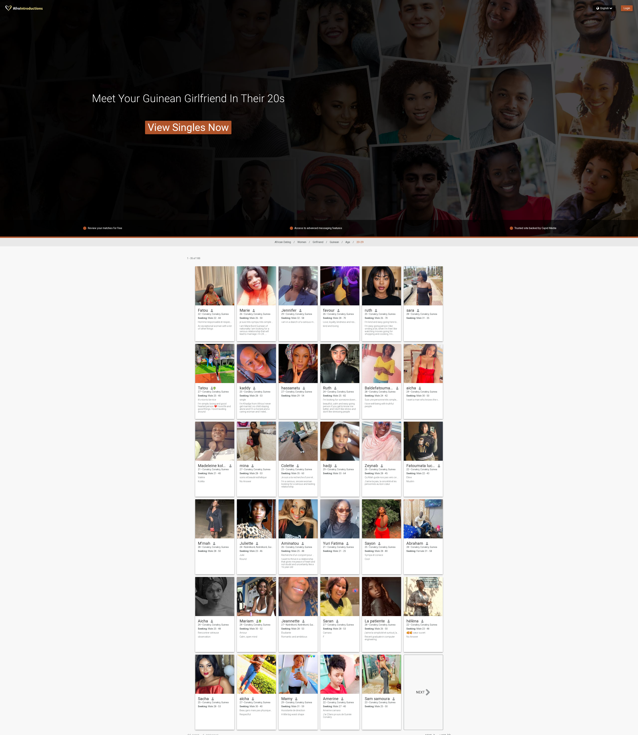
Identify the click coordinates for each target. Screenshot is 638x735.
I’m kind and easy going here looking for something (381, 322)
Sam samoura (377, 698)
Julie (242, 555)
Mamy (286, 698)
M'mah (204, 543)
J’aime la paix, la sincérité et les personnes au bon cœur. (381, 482)
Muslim (410, 481)
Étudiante (286, 632)
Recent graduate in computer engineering (380, 638)
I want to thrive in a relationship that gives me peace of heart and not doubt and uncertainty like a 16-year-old (298, 563)
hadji (327, 465)
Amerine (330, 698)
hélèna (412, 621)
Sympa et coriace (374, 555)
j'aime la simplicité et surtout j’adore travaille (381, 632)
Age (347, 242)
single (243, 399)
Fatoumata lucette (420, 465)
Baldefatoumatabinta (379, 388)
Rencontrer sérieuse (208, 632)
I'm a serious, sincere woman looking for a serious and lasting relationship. (298, 484)
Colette (287, 465)
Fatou (203, 310)
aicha (411, 388)
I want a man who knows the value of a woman (423, 399)
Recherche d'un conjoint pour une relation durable (298, 555)
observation (204, 636)
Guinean (334, 242)
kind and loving (331, 326)
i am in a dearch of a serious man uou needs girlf (298, 322)
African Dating (283, 242)
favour (329, 310)
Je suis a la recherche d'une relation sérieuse (298, 477)
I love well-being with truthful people (379, 405)
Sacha (203, 698)
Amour (243, 632)
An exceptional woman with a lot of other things (215, 327)
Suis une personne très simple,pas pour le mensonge (381, 399)
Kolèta (201, 481)
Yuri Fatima (333, 543)
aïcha (244, 698)
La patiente (375, 621)
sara (410, 310)
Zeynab (371, 465)
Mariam (247, 621)
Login (627, 8)
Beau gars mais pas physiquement (256, 710)
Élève (409, 477)
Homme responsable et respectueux (215, 322)
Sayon (370, 543)
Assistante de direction (293, 710)
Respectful (245, 714)
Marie (245, 310)
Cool (367, 559)
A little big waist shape (292, 714)
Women (301, 242)
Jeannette (290, 621)
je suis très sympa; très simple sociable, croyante (256, 322)
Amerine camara (331, 710)
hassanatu (290, 388)
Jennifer (289, 310)
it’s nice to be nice (207, 399)
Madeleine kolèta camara (212, 465)
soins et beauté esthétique (253, 477)
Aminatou (290, 543)
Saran (328, 621)
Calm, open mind (248, 636)
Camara (327, 632)
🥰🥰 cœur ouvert (415, 632)
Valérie (201, 477)
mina (244, 465)
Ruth (327, 388)
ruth (368, 310)
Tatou (203, 388)
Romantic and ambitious (294, 636)
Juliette (246, 543)
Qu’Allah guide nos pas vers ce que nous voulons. (381, 477)
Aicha (203, 621)
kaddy (245, 388)
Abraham (414, 543)
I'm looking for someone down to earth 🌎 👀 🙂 (340, 399)
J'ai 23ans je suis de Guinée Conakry (337, 715)
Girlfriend (318, 242)
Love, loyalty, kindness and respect (340, 322)
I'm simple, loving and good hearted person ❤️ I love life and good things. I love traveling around (214, 407)
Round (243, 559)
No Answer (245, 481)
